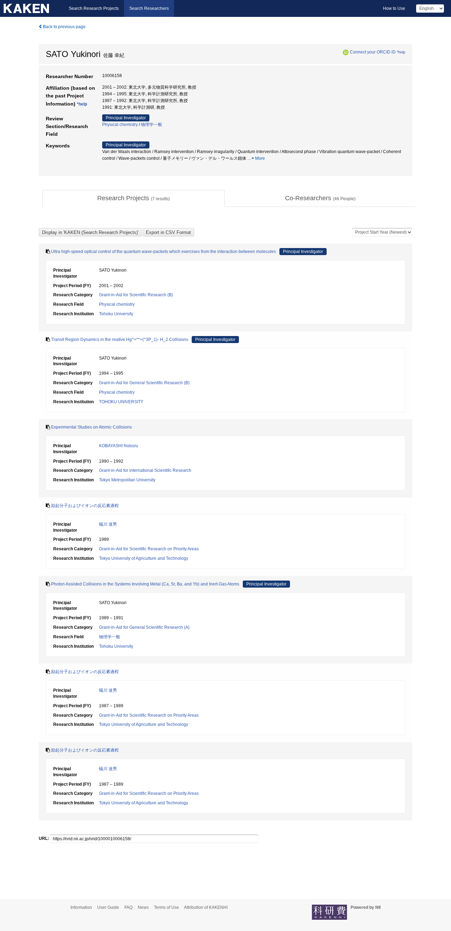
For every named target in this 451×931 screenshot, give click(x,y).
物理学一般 (151, 124)
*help (401, 52)
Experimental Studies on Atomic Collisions (91, 427)
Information (81, 907)
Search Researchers (149, 8)
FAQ (128, 907)
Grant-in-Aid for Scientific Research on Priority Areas (149, 548)
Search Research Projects (94, 8)
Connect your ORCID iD (373, 52)
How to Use (394, 8)
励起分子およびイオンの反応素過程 (85, 505)
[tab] (133, 198)
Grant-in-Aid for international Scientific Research (145, 470)
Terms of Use (166, 907)
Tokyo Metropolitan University (127, 479)
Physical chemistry (120, 124)
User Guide (108, 907)
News (143, 907)
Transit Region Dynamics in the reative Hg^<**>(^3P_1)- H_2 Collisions (119, 339)
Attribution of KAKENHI (206, 907)
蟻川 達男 (108, 524)
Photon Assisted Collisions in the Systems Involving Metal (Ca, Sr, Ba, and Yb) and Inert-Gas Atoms (145, 584)
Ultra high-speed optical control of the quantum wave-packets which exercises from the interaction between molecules (163, 251)
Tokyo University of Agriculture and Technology (143, 558)
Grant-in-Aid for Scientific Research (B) (136, 294)
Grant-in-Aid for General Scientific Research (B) (144, 382)
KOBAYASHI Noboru (118, 445)
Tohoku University (116, 313)
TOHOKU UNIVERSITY (121, 401)
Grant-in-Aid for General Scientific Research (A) (144, 627)
